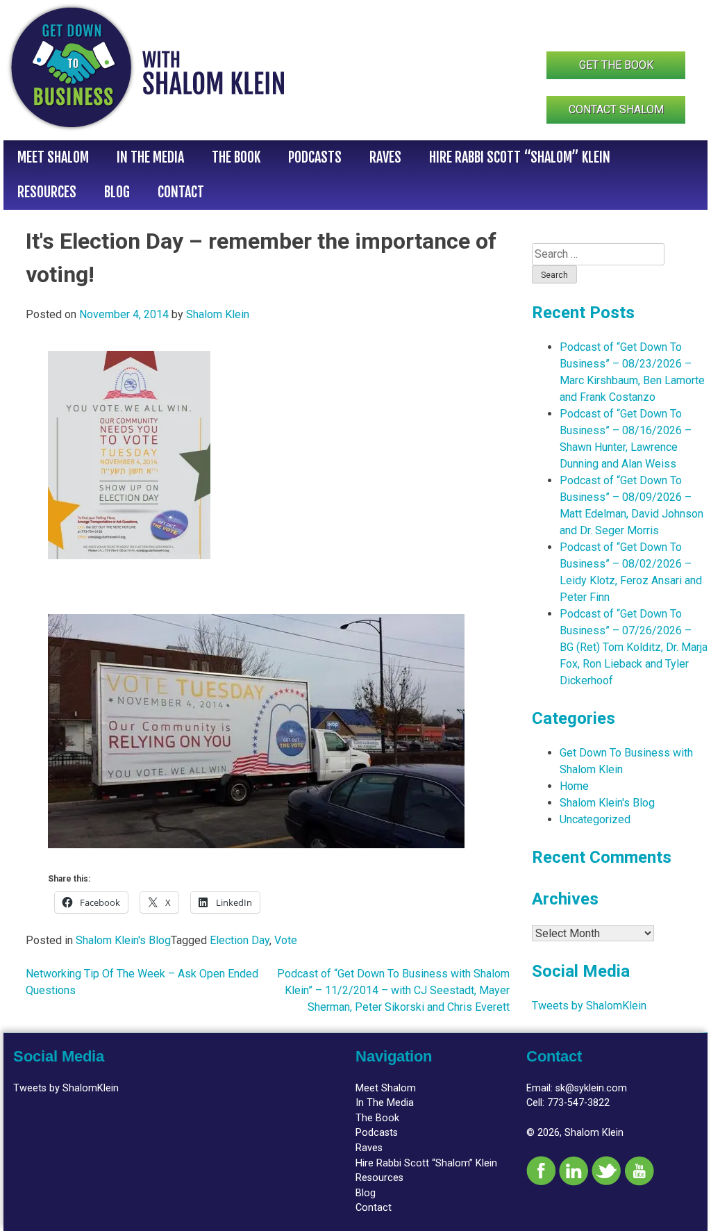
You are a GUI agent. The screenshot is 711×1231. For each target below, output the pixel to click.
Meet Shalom (53, 157)
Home (574, 786)
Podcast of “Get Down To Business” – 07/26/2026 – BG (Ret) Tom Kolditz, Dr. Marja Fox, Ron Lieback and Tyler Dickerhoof (634, 647)
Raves (385, 157)
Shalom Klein (217, 314)
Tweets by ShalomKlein (589, 1005)
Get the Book (616, 65)
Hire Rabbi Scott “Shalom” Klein (519, 157)
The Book (236, 157)
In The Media (150, 157)
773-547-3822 (578, 1103)
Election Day (239, 940)
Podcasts (315, 157)
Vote (285, 940)
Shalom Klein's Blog (123, 940)
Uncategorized (595, 819)
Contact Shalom (616, 109)
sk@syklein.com (591, 1088)
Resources (46, 192)
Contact (181, 192)
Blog (117, 192)
